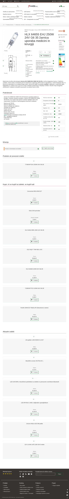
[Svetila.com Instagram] (32, 474)
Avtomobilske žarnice (12, 19)
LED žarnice (33, 11)
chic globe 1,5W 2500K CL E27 (34, 340)
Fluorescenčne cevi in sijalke (55, 11)
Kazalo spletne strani (24, 491)
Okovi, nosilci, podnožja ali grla (12, 16)
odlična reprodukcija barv (61, 44)
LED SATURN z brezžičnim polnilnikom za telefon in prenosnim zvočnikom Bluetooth (34, 382)
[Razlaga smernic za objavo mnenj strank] (38, 148)
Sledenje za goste (40, 489)
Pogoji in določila (56, 485)
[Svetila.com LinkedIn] (21, 476)
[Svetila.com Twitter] (23, 474)
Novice (37, 485)
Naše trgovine (7, 489)
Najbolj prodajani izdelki (25, 489)
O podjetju (6, 487)
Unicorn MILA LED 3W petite (34, 423)
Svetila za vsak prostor (12, 11)
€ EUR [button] (65, 1)
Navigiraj (17, 1)
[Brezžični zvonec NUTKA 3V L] (34, 357)
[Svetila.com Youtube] (29, 474)
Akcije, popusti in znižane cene (26, 487)
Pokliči (10, 1)
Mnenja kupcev (7, 491)
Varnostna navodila (54, 136)
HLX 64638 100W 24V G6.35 (34, 269)
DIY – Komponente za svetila (33, 19)
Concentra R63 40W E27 (34, 191)
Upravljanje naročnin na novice (42, 493)
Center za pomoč (40, 487)
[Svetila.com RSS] (26, 474)
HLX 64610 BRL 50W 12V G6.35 (34, 230)
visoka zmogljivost (61, 42)
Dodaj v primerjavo (62, 34)
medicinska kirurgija (61, 49)
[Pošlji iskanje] (18, 6)
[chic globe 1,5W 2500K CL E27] (34, 336)
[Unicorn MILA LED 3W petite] (34, 420)
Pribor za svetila (55, 14)
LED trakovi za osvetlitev (33, 14)
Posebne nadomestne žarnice (55, 16)
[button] (25, 1)
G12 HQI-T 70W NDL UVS (34, 249)
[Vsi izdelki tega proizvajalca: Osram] (61, 31)
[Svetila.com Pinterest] (23, 476)
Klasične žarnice (12, 14)
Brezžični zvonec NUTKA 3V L (34, 361)
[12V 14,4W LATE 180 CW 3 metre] (34, 441)
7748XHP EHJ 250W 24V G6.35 (34, 164)
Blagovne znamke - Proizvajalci (26, 493)
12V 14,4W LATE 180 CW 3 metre (34, 444)
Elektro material (33, 16)
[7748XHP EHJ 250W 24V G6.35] (34, 161)
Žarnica (7, 123)
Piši (5, 1)
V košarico (35, 176)
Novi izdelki (22, 485)
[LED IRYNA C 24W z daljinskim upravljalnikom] (34, 399)
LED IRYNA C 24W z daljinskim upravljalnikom (34, 402)
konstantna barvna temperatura (61, 48)
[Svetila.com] (33, 6)
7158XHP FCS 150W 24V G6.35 (34, 288)
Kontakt (5, 485)
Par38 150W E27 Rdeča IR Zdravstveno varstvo (35, 307)
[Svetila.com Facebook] (21, 474)
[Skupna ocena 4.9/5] (7, 473)
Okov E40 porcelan (34, 210)
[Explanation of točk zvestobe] (53, 70)
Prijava (59, 474)
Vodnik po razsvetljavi (40, 491)
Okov (5, 114)
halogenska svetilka (61, 46)
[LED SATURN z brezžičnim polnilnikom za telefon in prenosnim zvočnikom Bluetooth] (34, 378)
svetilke (16, 123)
